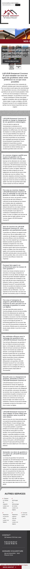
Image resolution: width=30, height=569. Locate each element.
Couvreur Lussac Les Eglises (24, 514)
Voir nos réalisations (12, 61)
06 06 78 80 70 (18, 1)
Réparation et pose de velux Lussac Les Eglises (6, 518)
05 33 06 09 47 (7, 1)
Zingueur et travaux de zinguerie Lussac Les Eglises (6, 503)
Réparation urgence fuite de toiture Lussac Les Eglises (15, 519)
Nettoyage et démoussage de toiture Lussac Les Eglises (15, 505)
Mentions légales (23, 565)
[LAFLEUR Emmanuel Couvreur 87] (10, 14)
